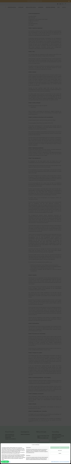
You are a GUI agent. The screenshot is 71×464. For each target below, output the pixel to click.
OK (60, 447)
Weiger (60, 450)
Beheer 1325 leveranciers (55, 461)
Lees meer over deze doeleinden (64, 461)
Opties (60, 453)
